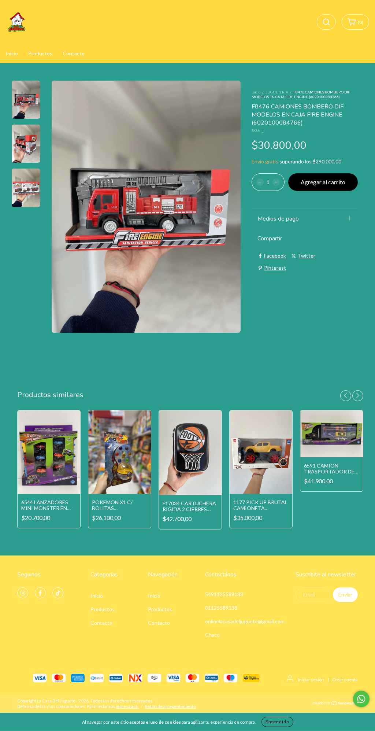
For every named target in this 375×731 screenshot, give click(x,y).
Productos (40, 53)
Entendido (277, 721)
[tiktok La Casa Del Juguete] (57, 592)
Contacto (74, 53)
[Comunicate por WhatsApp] (361, 699)
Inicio (11, 53)
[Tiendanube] (335, 704)
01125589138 (221, 608)
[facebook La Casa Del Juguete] (40, 592)
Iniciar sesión (311, 679)
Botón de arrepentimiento (170, 706)
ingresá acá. (127, 706)
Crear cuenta (345, 679)
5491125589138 (224, 594)
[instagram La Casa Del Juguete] (22, 592)
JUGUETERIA (277, 92)
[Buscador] (326, 22)
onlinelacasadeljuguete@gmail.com (245, 621)
